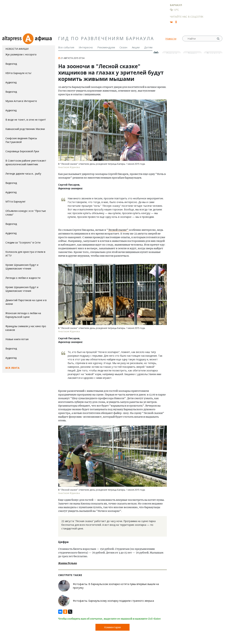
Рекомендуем (106, 47)
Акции (136, 47)
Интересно (86, 47)
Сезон (123, 47)
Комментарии (112, 627)
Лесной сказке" (118, 229)
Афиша (38, 38)
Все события (66, 47)
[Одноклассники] (65, 611)
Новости (170, 38)
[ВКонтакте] (60, 611)
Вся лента (12, 367)
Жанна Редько (67, 563)
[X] (70, 611)
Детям (148, 47)
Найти (218, 38)
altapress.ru (12, 38)
